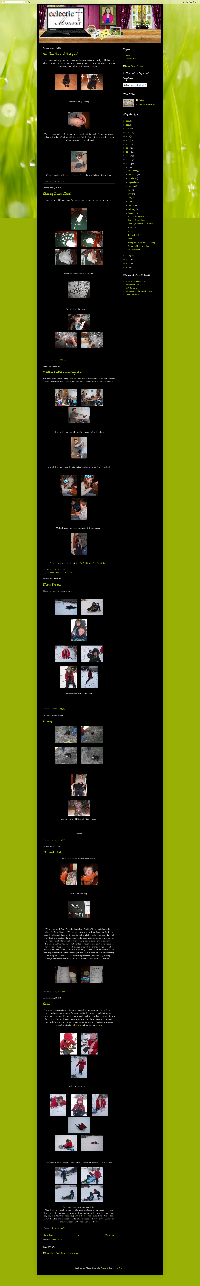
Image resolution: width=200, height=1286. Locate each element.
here (100, 1025)
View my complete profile (146, 104)
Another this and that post (60, 53)
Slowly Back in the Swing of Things (141, 242)
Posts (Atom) (58, 1239)
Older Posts (109, 1235)
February (132, 209)
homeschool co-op (67, 572)
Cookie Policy (131, 59)
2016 (128, 148)
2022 (128, 125)
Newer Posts (48, 1235)
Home (79, 1235)
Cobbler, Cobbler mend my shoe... (64, 372)
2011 (128, 167)
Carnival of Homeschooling (138, 246)
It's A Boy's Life (131, 288)
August (131, 186)
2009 (128, 259)
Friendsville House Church (136, 281)
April (130, 201)
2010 (128, 256)
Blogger (122, 1268)
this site (77, 1025)
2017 (128, 144)
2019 (128, 136)
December (132, 171)
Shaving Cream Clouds (57, 193)
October (131, 178)
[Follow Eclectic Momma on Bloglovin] (135, 86)
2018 (128, 140)
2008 (128, 263)
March (131, 205)
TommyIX (104, 1268)
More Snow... (52, 584)
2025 (128, 121)
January (131, 213)
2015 (128, 152)
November (132, 174)
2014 (128, 156)
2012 (128, 163)
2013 (128, 159)
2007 (128, 267)
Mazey (47, 721)
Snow (46, 1003)
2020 (128, 132)
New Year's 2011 (134, 250)
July (130, 190)
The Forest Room (100, 563)
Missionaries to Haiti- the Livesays (139, 291)
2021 (128, 129)
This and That (52, 852)
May (130, 198)
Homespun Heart (132, 285)
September (132, 182)
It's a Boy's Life (82, 563)
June (130, 194)
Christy (141, 100)
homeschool (54, 572)
